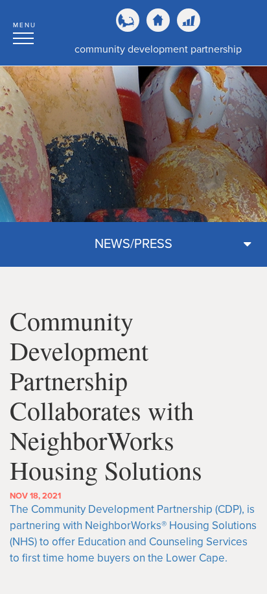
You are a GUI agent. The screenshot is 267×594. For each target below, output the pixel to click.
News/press (133, 244)
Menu (24, 25)
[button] (24, 31)
